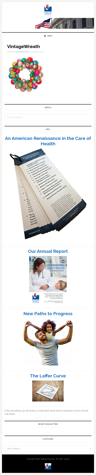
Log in (66, 467)
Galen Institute (48, 18)
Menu (49, 44)
